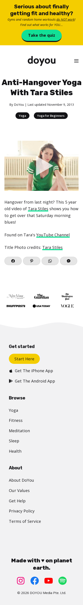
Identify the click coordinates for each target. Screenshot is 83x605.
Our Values (19, 490)
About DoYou (21, 480)
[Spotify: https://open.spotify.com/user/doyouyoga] (63, 581)
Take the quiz (41, 35)
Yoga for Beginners (50, 116)
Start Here (24, 358)
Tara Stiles (38, 208)
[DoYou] (41, 61)
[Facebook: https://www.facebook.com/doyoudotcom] (35, 581)
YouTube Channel (53, 234)
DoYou (19, 104)
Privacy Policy (22, 511)
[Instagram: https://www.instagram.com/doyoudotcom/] (21, 581)
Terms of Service (25, 521)
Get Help (17, 500)
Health (15, 451)
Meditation (19, 430)
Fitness (16, 420)
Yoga (22, 116)
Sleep (14, 440)
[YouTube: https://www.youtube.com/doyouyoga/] (49, 581)
